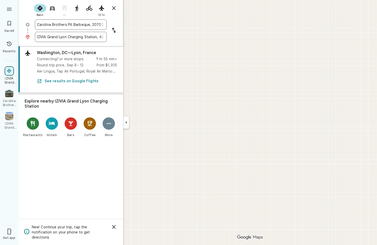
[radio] (40, 9)
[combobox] (71, 24)
